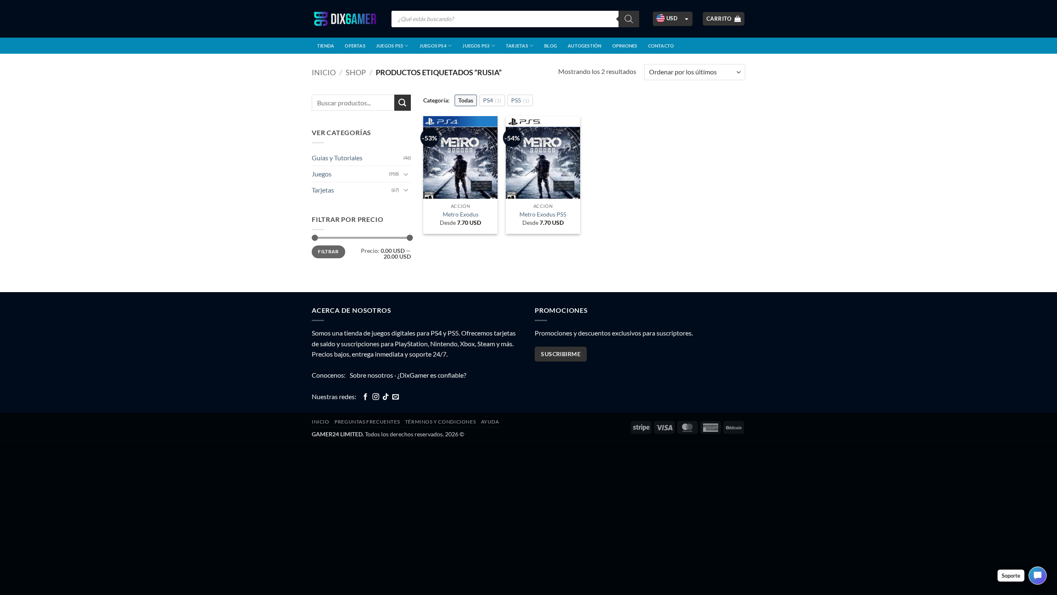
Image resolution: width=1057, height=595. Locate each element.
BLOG (550, 45)
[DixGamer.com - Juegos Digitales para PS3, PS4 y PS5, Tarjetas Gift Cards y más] (345, 18)
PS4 (492, 100)
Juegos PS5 (389, 45)
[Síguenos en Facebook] (365, 397)
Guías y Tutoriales (337, 158)
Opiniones (625, 45)
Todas (465, 100)
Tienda (325, 45)
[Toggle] (406, 174)
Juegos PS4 (432, 45)
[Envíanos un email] (395, 397)
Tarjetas (517, 45)
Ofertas (355, 45)
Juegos (322, 174)
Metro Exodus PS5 (542, 214)
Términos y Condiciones (440, 422)
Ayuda (490, 422)
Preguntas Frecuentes (367, 422)
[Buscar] (629, 19)
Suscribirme (561, 353)
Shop (356, 72)
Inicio (324, 72)
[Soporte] (1038, 575)
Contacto (661, 45)
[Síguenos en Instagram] (375, 397)
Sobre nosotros (371, 375)
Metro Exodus (461, 214)
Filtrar (328, 251)
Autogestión (584, 45)
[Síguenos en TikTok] (385, 397)
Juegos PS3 (475, 45)
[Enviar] (402, 103)
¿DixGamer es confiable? (431, 375)
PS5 (520, 100)
